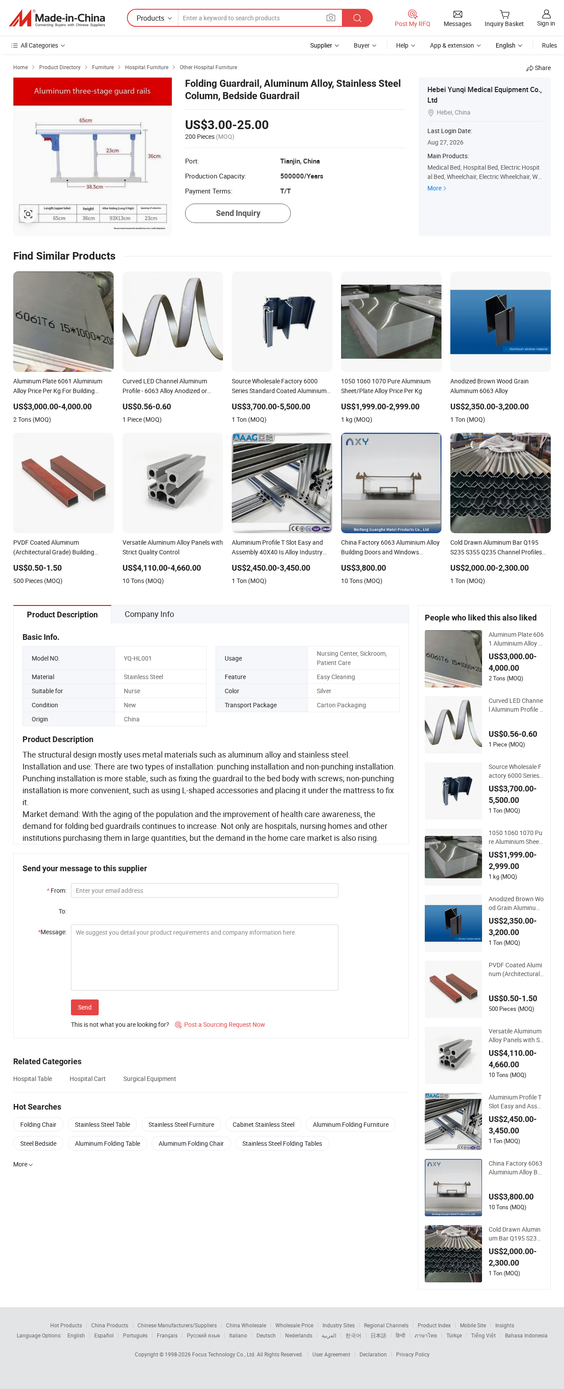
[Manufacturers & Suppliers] (57, 18)
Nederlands (298, 1335)
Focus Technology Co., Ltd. (224, 1354)
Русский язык (203, 1335)
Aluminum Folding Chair (191, 1143)
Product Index (434, 1325)
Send (85, 1007)
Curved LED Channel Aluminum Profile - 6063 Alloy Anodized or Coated (516, 705)
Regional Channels (386, 1325)
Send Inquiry (238, 213)
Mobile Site (473, 1325)
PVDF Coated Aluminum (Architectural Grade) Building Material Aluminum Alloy (516, 969)
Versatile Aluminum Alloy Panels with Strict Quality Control (515, 1035)
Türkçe (454, 1335)
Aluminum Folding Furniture (351, 1124)
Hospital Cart (88, 1078)
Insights (504, 1325)
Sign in (546, 23)
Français (167, 1335)
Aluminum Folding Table (107, 1143)
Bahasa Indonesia (526, 1335)
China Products (109, 1325)
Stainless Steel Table (102, 1124)
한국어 (353, 1335)
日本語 (378, 1335)
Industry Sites (339, 1325)
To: (63, 911)
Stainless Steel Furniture (181, 1124)
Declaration (373, 1354)
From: (57, 890)
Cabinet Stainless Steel (263, 1124)
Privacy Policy (413, 1354)
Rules (549, 45)
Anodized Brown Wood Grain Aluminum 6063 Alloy (516, 903)
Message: (52, 932)
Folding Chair (38, 1124)
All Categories (39, 45)
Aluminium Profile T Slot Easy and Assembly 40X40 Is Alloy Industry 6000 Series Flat (515, 1101)
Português (135, 1335)
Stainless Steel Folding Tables (282, 1143)
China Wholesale (246, 1325)
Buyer (362, 45)
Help (402, 45)
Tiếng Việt (483, 1335)
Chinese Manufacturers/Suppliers (177, 1325)
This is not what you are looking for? (120, 1024)
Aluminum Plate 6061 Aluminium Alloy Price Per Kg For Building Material (516, 639)
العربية (329, 1335)
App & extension (452, 45)
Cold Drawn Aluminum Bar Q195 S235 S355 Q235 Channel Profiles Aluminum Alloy (516, 1234)
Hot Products (66, 1325)
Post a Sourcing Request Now (220, 1024)
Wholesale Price (294, 1325)
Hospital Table (32, 1078)
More (434, 188)
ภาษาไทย (426, 1335)
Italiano (238, 1335)
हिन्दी (400, 1335)
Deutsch (266, 1335)
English (76, 1335)
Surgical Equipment (149, 1078)
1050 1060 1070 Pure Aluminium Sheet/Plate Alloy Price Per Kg (516, 837)
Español (104, 1335)
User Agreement (331, 1354)
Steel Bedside (38, 1143)
